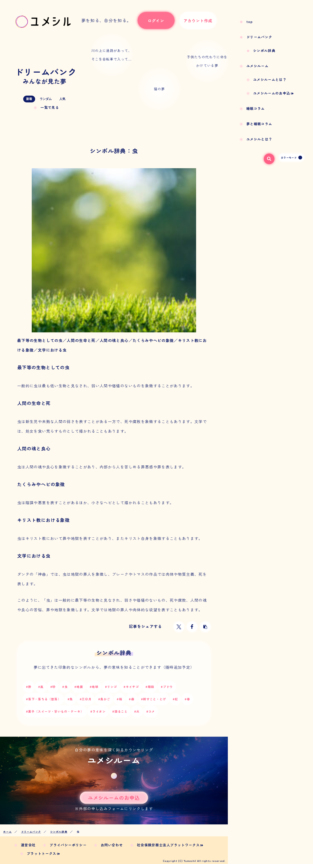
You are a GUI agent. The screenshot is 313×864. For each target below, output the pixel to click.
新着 (29, 98)
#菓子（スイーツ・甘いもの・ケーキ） (55, 711)
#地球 (94, 687)
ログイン (156, 20)
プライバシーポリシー (68, 844)
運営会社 (28, 844)
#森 (131, 699)
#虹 (175, 699)
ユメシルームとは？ (269, 79)
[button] (205, 626)
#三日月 (86, 699)
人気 (62, 98)
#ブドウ (167, 687)
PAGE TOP (302, 835)
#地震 (78, 687)
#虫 (65, 687)
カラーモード (289, 157)
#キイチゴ (131, 687)
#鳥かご (104, 699)
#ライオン (98, 711)
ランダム (46, 98)
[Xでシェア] (179, 626)
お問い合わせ (112, 844)
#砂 (53, 687)
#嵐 (41, 687)
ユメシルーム (257, 65)
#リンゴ (111, 687)
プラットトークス (41, 853)
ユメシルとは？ (259, 139)
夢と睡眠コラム (259, 123)
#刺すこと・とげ (153, 699)
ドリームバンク (45, 75)
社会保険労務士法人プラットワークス (168, 844)
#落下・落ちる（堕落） (43, 699)
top (249, 21)
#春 (187, 699)
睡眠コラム (255, 108)
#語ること (120, 711)
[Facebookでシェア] (192, 626)
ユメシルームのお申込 (271, 93)
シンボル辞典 (264, 50)
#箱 (119, 699)
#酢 (29, 687)
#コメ (150, 711)
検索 (267, 157)
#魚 (70, 699)
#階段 (149, 687)
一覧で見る (49, 107)
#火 (137, 711)
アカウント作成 (198, 20)
